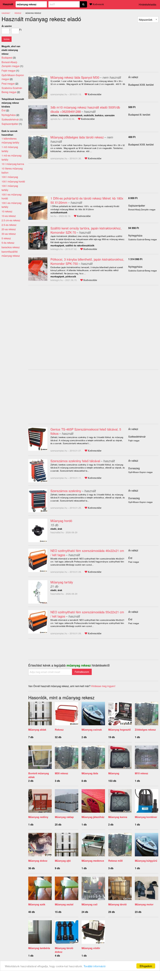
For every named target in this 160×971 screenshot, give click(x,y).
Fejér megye (8, 70)
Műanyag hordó (61, 520)
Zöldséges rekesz (145, 729)
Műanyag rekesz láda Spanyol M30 (74, 77)
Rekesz (59, 729)
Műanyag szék (36, 904)
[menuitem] (148, 19)
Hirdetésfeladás (147, 4)
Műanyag (113, 773)
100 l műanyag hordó (13, 181)
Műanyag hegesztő (119, 729)
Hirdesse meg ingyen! (103, 686)
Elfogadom (146, 966)
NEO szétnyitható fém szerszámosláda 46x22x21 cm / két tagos (87, 552)
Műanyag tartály (61, 582)
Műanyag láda (90, 773)
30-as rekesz (9, 234)
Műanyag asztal (64, 904)
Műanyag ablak (37, 729)
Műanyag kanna (117, 817)
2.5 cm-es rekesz (11, 220)
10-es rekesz (9, 216)
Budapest (7, 57)
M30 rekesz (61, 773)
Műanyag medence (93, 860)
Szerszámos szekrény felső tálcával (75, 461)
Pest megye (8, 83)
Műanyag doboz (37, 860)
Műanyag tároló (117, 904)
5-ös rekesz (8, 242)
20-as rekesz (9, 229)
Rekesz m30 (115, 860)
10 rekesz (7, 211)
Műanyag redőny (38, 817)
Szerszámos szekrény (65, 490)
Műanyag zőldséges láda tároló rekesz (77, 137)
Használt (8, 4)
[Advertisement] (54, 46)
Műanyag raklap (64, 817)
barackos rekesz (11, 247)
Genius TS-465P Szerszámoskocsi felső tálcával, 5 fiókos (85, 431)
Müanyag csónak (92, 729)
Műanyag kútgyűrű (146, 860)
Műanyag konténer (146, 817)
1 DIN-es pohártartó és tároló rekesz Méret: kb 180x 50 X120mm (86, 200)
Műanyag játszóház (93, 817)
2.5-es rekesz (9, 225)
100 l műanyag (10, 177)
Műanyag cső (90, 904)
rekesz (18, 13)
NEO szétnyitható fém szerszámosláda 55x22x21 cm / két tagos (87, 614)
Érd (130, 558)
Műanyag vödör (91, 948)
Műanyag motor (144, 904)
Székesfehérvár (137, 436)
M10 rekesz (141, 773)
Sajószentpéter (136, 205)
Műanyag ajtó (63, 860)
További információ (94, 966)
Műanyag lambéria (39, 948)
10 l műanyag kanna (13, 164)
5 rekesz (6, 238)
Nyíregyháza (135, 235)
